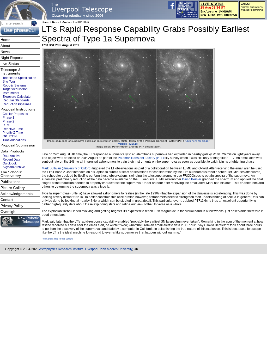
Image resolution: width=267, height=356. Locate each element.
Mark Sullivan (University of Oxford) (67, 168)
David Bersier (191, 179)
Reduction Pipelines (17, 104)
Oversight (8, 212)
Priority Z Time (13, 132)
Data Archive (12, 156)
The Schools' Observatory (11, 174)
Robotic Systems (14, 85)
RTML (7, 125)
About (5, 46)
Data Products (12, 151)
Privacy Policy (12, 206)
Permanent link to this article (57, 238)
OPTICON (10, 136)
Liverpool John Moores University (108, 249)
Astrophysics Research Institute (61, 249)
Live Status (10, 64)
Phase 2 (8, 121)
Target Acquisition (15, 89)
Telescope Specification (19, 78)
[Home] (58, 10)
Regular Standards (16, 100)
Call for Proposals (15, 114)
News (55, 22)
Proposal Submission (18, 145)
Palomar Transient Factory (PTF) (141, 158)
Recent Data (11, 159)
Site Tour (9, 81)
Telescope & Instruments (11, 71)
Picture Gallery (13, 188)
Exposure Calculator (17, 97)
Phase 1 (8, 117)
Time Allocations (14, 140)
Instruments (11, 93)
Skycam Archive (14, 167)
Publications (10, 182)
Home (45, 22)
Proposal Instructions (18, 109)
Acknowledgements (17, 194)
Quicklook (10, 163)
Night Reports (12, 58)
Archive (67, 22)
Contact (7, 200)
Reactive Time (13, 129)
